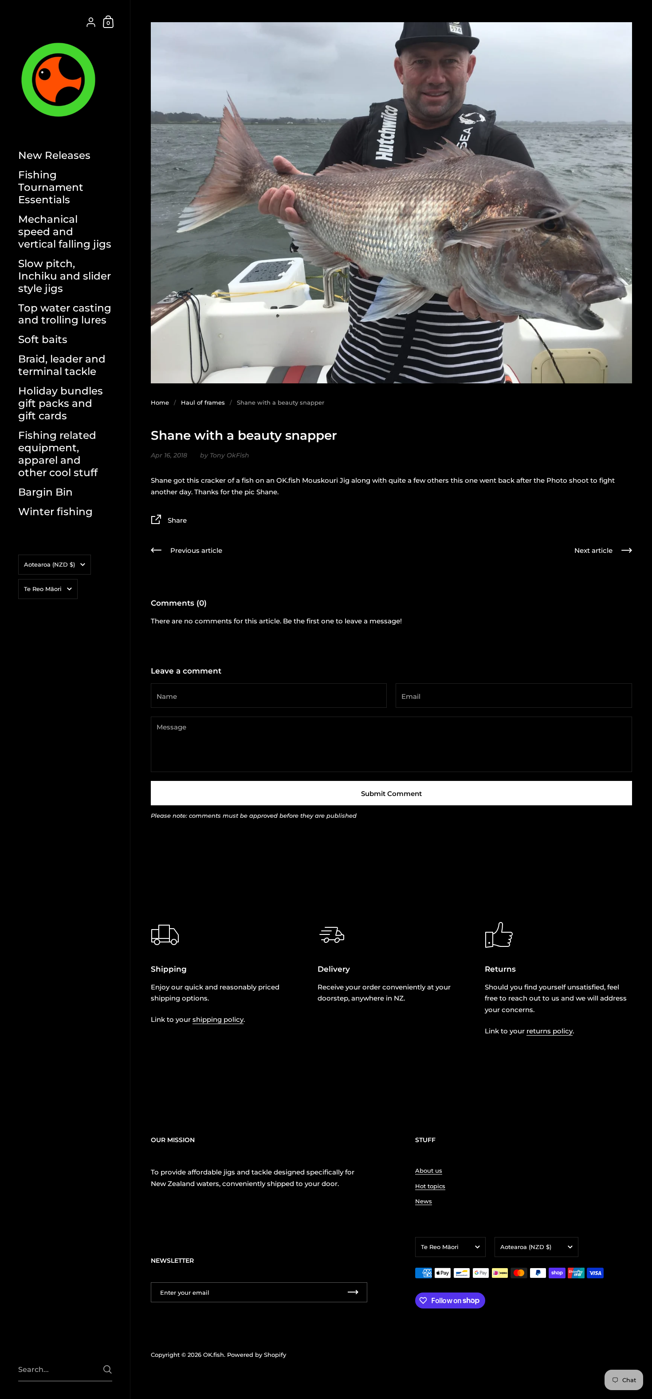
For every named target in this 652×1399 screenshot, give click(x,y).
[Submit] (107, 1369)
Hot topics (430, 1186)
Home (160, 402)
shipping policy (218, 1019)
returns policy (549, 1031)
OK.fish (213, 1354)
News (423, 1201)
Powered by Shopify (256, 1354)
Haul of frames (203, 402)
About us (428, 1170)
